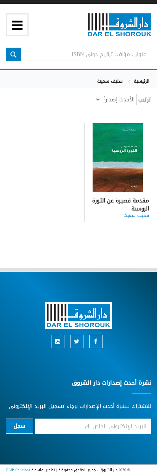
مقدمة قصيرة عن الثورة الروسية (120, 205)
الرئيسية (141, 81)
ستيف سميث (136, 215)
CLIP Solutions (18, 469)
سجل (19, 426)
